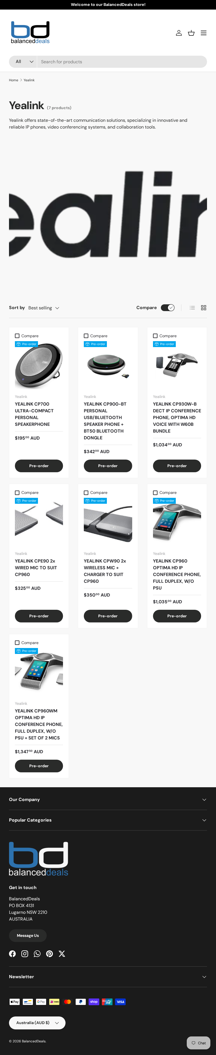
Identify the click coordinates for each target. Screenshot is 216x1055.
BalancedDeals (34, 1041)
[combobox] (108, 62)
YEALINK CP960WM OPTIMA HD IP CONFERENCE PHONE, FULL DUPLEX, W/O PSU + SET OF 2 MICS (39, 724)
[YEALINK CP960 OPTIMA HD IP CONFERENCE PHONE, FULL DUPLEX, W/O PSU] (177, 522)
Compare (146, 308)
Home (13, 80)
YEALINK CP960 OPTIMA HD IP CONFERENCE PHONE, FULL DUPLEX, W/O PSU (177, 574)
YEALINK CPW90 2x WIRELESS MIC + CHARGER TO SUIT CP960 (105, 571)
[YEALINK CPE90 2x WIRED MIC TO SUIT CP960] (39, 522)
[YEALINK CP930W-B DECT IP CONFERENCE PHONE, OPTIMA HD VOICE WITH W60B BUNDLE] (177, 365)
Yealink (29, 80)
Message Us (28, 935)
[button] (191, 33)
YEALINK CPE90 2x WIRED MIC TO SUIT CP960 (36, 567)
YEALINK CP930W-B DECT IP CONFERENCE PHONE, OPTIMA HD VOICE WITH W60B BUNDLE (177, 417)
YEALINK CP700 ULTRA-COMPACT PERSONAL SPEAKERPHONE (34, 414)
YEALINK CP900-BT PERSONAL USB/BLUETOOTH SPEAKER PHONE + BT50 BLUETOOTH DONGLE (105, 421)
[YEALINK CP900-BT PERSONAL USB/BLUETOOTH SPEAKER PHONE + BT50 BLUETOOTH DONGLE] (108, 365)
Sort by (17, 308)
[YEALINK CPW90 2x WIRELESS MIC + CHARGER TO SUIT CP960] (108, 522)
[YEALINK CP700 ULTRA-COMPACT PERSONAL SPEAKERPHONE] (39, 365)
